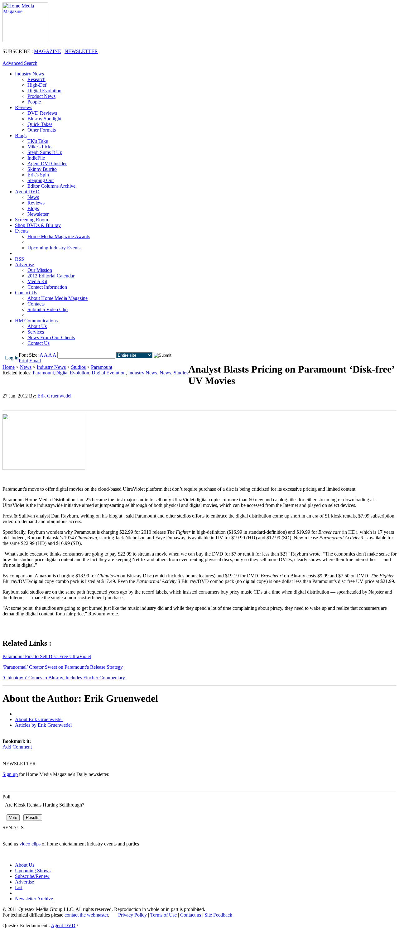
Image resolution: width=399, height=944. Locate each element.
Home (8, 367)
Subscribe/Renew (32, 876)
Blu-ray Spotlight (44, 118)
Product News (41, 96)
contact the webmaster (86, 915)
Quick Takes (39, 124)
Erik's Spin (38, 174)
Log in (12, 357)
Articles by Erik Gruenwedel (43, 725)
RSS (19, 259)
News (33, 197)
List (18, 887)
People (34, 101)
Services (35, 332)
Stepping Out (40, 180)
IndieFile (36, 158)
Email (35, 360)
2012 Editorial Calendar (51, 275)
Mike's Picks (39, 146)
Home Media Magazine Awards (58, 236)
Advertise (24, 264)
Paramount (101, 367)
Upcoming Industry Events (53, 247)
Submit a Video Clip (47, 309)
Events (21, 231)
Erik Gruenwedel (54, 395)
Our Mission (39, 270)
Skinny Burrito (42, 169)
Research (36, 79)
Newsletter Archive (34, 898)
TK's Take (37, 141)
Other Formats (41, 129)
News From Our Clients (51, 337)
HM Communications (36, 320)
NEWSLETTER (81, 51)
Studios (78, 367)
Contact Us (26, 292)
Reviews (23, 107)
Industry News (29, 73)
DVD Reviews (42, 113)
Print (23, 360)
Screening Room (31, 219)
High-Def (36, 85)
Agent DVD (27, 191)
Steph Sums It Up (44, 152)
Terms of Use (163, 915)
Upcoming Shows (32, 870)
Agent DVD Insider (47, 163)
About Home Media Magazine (57, 298)
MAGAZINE (47, 51)
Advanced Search (19, 63)
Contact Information (47, 287)
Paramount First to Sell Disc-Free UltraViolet (46, 656)
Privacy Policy (132, 915)
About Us (37, 326)
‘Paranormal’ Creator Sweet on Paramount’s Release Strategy (62, 667)
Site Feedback (218, 915)
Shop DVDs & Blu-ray (38, 225)
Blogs (20, 135)
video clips (30, 843)
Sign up (10, 774)
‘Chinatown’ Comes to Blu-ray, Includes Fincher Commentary (63, 677)
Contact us (190, 915)
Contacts (36, 303)
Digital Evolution (44, 90)
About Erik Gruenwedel (39, 719)
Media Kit (37, 281)
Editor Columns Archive (51, 186)
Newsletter (38, 214)
